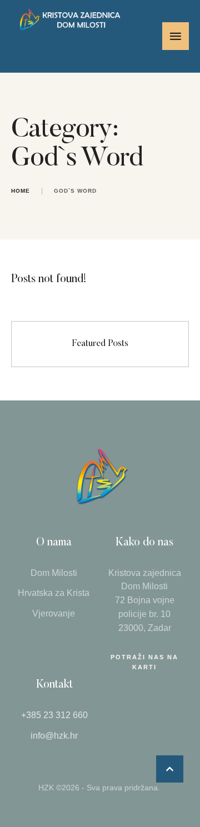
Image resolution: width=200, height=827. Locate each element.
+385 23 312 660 (54, 715)
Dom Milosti (54, 573)
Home (20, 191)
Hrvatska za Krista (53, 593)
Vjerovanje (53, 613)
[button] (169, 769)
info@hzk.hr (54, 735)
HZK (46, 787)
